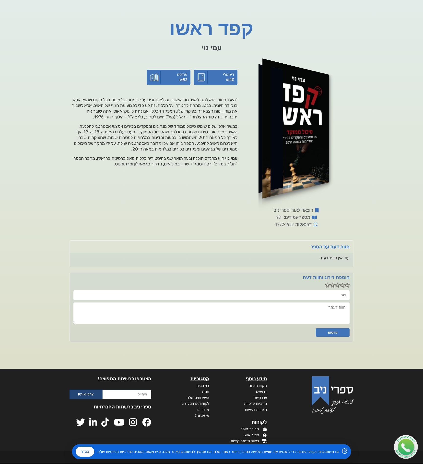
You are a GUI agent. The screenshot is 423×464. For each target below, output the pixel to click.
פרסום (332, 332)
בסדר (85, 451)
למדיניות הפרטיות (119, 452)
